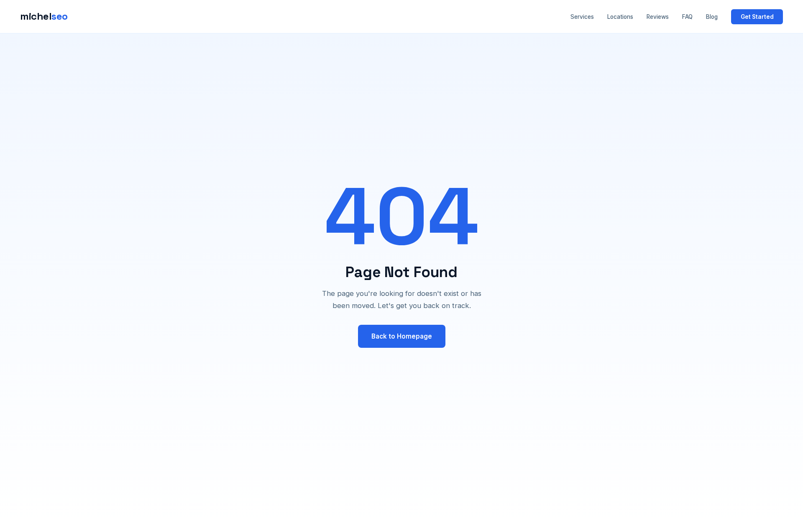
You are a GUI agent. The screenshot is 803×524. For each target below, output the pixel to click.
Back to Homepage (401, 336)
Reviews (658, 16)
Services (582, 16)
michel (44, 16)
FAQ (687, 16)
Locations (620, 16)
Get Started (757, 16)
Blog (712, 16)
